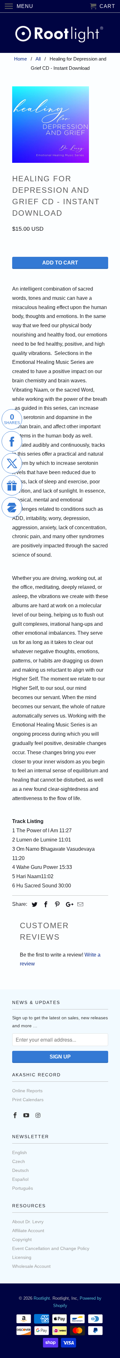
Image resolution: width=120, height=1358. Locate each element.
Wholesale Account (31, 1266)
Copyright (22, 1239)
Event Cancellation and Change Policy (50, 1248)
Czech (18, 1161)
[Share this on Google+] (68, 904)
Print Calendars (28, 1099)
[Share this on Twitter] (33, 904)
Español (20, 1179)
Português (22, 1188)
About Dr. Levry (28, 1221)
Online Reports (27, 1090)
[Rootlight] (60, 32)
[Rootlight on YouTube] (26, 1115)
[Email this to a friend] (79, 904)
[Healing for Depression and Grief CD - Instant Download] (50, 124)
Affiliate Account (28, 1230)
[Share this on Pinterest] (56, 904)
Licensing (21, 1257)
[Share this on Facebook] (45, 904)
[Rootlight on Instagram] (38, 1115)
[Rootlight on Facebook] (15, 1115)
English (19, 1152)
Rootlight (42, 1298)
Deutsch (20, 1170)
